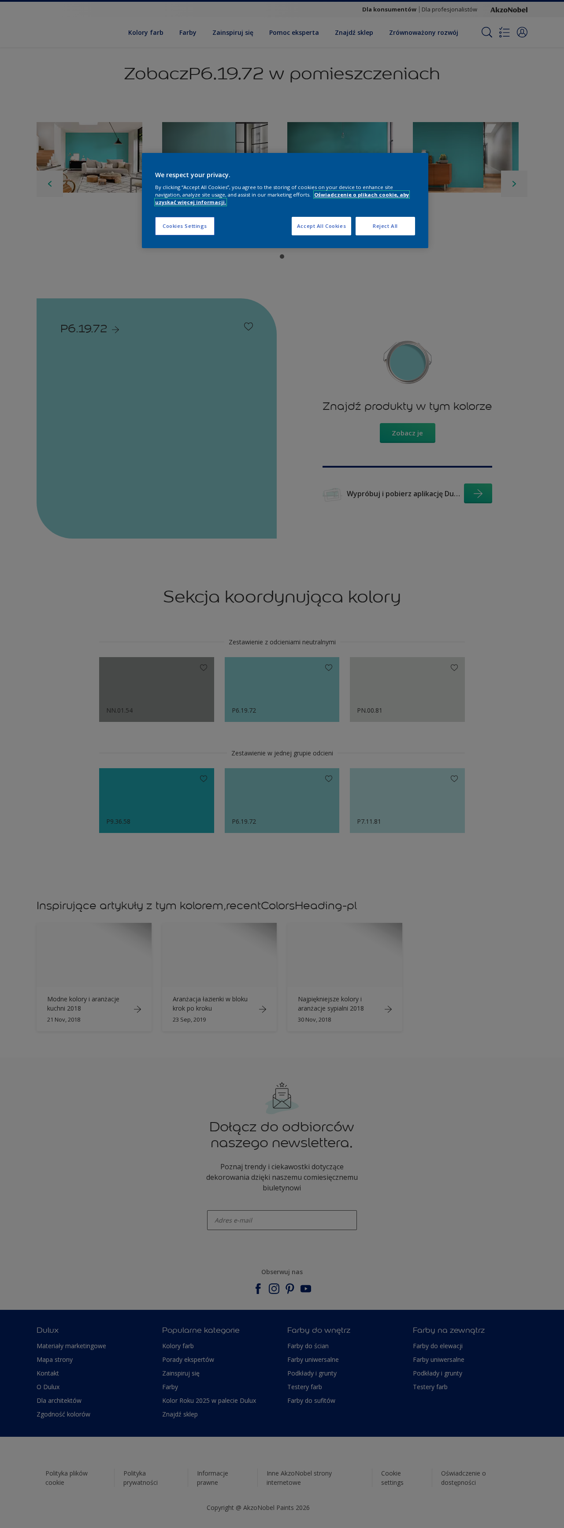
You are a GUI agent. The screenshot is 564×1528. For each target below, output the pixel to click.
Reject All (385, 226)
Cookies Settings (185, 226)
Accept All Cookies (321, 226)
